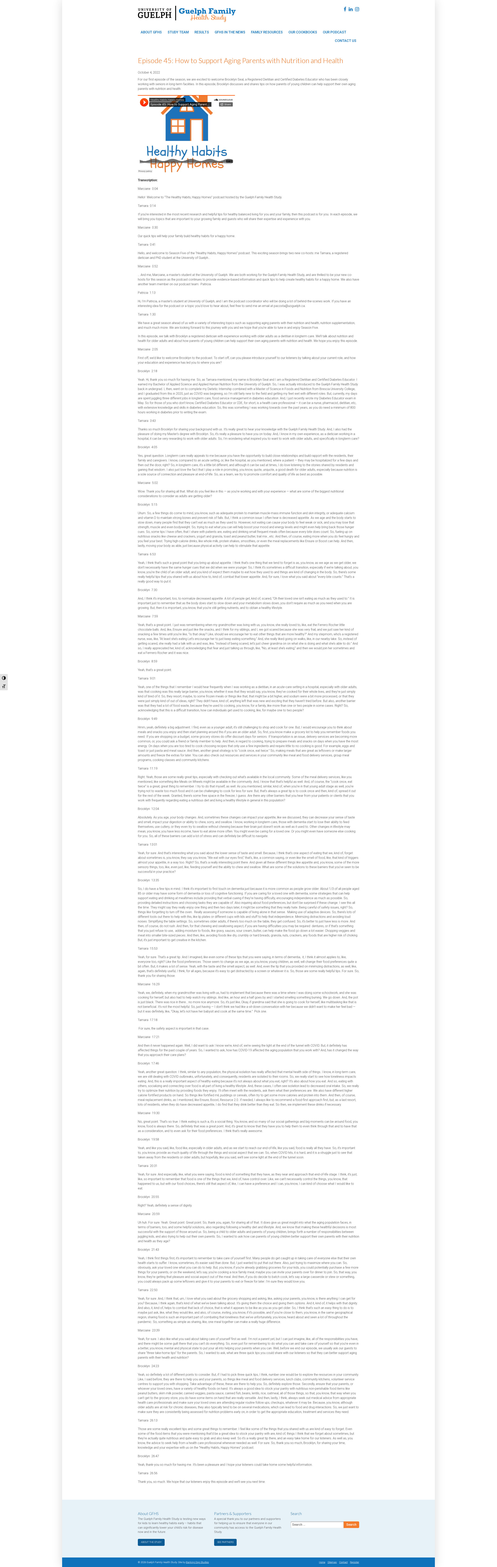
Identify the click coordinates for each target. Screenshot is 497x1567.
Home (322, 1562)
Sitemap (332, 1562)
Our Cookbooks (302, 32)
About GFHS (151, 32)
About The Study (151, 1542)
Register (354, 1562)
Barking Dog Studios (197, 1562)
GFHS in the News (230, 32)
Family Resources (267, 32)
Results (202, 32)
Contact (343, 1562)
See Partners (225, 1542)
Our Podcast (334, 32)
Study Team (178, 32)
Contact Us (345, 41)
